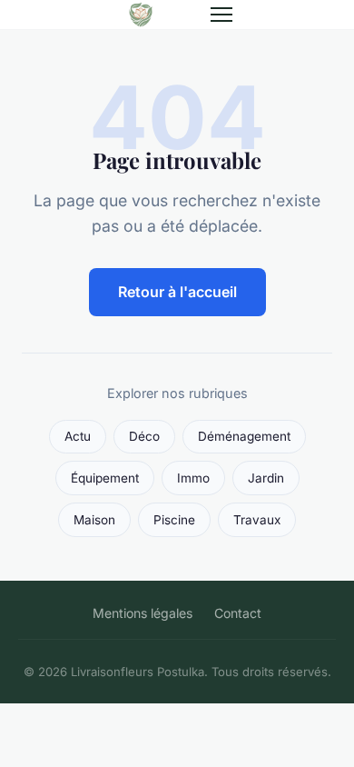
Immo (193, 478)
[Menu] (221, 14)
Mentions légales (142, 613)
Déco (144, 436)
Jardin (266, 478)
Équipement (105, 478)
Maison (94, 520)
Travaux (256, 520)
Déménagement (244, 436)
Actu (77, 436)
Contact (237, 613)
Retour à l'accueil (177, 292)
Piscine (174, 520)
